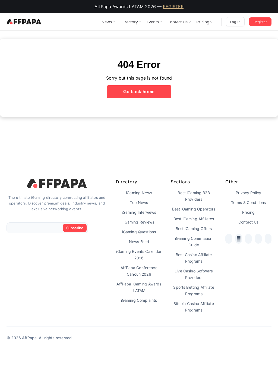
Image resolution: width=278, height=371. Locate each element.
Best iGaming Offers (194, 228)
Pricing (202, 21)
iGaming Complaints (139, 300)
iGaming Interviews (139, 212)
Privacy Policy (248, 192)
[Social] (228, 239)
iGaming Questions (139, 231)
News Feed (139, 241)
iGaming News (139, 192)
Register (260, 21)
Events (153, 21)
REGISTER (173, 6)
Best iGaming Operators (193, 209)
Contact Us (178, 21)
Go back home (139, 91)
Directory (129, 21)
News (107, 21)
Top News (139, 202)
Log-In (235, 21)
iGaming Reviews (139, 222)
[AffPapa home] (24, 22)
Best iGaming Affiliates (193, 218)
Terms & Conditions (248, 202)
